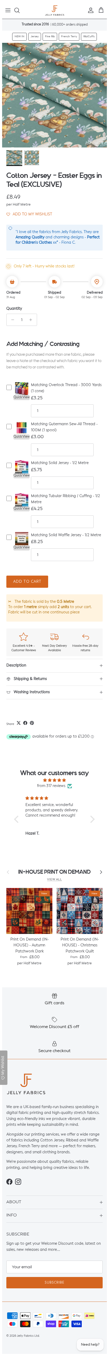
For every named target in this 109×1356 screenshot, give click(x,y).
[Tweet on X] (19, 723)
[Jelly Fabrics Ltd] (55, 10)
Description (16, 665)
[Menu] (8, 10)
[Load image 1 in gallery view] (54, 95)
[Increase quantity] (32, 320)
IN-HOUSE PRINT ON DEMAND (54, 872)
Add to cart (27, 582)
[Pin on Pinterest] (32, 723)
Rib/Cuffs (88, 36)
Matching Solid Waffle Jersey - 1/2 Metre (66, 535)
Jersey (35, 36)
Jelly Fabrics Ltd (28, 1335)
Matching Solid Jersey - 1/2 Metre (60, 463)
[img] (54, 780)
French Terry (69, 36)
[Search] (19, 10)
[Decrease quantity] (11, 320)
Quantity (14, 309)
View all (54, 879)
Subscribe (54, 1282)
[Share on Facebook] (25, 723)
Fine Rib (50, 36)
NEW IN (19, 36)
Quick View (21, 397)
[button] (29, 214)
